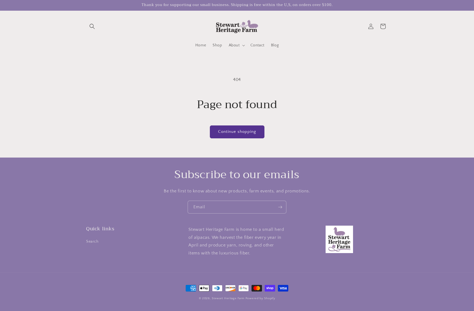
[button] (92, 26)
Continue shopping (237, 131)
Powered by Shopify (260, 298)
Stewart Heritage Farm (228, 298)
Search (92, 241)
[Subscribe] (280, 207)
